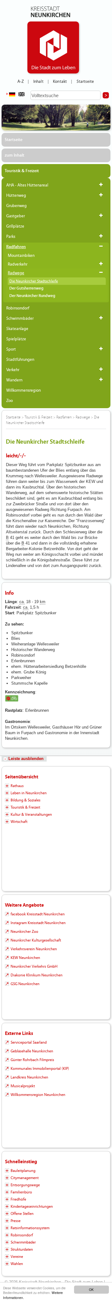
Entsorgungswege (25, 1185)
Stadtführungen (20, 359)
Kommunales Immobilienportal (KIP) (40, 1068)
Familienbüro (21, 1192)
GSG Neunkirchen (25, 984)
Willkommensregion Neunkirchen (38, 1095)
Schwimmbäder (20, 318)
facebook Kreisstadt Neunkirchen (38, 914)
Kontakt (60, 81)
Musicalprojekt (23, 1086)
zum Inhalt (14, 155)
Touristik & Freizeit (22, 170)
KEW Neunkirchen (25, 958)
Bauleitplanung (23, 1170)
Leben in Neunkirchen (29, 793)
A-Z (20, 81)
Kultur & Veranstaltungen (31, 814)
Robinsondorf (17, 308)
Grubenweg (16, 205)
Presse (16, 1221)
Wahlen (17, 1264)
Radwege (16, 273)
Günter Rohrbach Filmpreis (32, 1060)
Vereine (17, 1256)
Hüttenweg (16, 195)
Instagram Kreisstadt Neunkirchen (38, 923)
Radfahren (16, 246)
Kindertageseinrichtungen (32, 1206)
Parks (10, 236)
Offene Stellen (22, 1213)
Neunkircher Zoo (24, 931)
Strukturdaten (22, 1249)
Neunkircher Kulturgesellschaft (36, 940)
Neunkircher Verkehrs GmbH (34, 966)
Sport (11, 349)
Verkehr (12, 369)
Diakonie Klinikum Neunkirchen (37, 975)
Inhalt (38, 81)
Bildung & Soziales (25, 800)
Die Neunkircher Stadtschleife (33, 281)
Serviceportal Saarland (29, 1042)
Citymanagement (25, 1178)
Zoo (9, 400)
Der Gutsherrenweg (26, 288)
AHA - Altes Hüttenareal (27, 185)
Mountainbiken (21, 255)
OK (91, 1289)
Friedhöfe (18, 1199)
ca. (22, 601)
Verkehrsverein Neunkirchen (34, 949)
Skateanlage (17, 328)
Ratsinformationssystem (30, 1228)
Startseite (85, 81)
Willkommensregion (23, 390)
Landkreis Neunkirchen (29, 1077)
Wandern (14, 380)
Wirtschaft (19, 821)
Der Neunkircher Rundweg (32, 296)
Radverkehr (17, 264)
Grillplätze (15, 226)
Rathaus (17, 786)
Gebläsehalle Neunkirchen (32, 1051)
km (42, 601)
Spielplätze (16, 339)
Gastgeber (15, 216)
